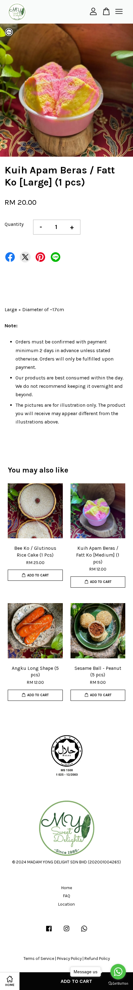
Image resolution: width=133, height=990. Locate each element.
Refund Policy (97, 958)
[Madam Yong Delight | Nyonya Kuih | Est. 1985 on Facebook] (49, 931)
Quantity (14, 224)
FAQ (66, 896)
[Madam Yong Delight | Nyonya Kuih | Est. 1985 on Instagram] (66, 931)
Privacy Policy (69, 958)
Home (66, 887)
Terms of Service (39, 958)
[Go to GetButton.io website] (118, 984)
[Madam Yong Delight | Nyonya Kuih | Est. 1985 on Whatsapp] (84, 931)
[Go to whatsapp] (118, 971)
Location (66, 904)
